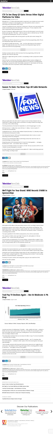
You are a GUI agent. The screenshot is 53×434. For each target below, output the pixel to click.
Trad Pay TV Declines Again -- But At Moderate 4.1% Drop (14, 388)
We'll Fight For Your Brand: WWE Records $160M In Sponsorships (15, 386)
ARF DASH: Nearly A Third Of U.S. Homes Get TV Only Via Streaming (16, 392)
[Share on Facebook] (3, 69)
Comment (5, 72)
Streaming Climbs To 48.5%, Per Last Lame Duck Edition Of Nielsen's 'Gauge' (18, 390)
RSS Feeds (28, 420)
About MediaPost (10, 420)
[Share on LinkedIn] (6, 69)
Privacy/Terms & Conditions (12, 421)
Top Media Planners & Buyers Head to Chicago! (12, 398)
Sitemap (32, 420)
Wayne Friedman (6, 19)
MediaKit (16, 420)
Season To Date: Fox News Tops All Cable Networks (13, 384)
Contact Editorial (22, 420)
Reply (3, 172)
